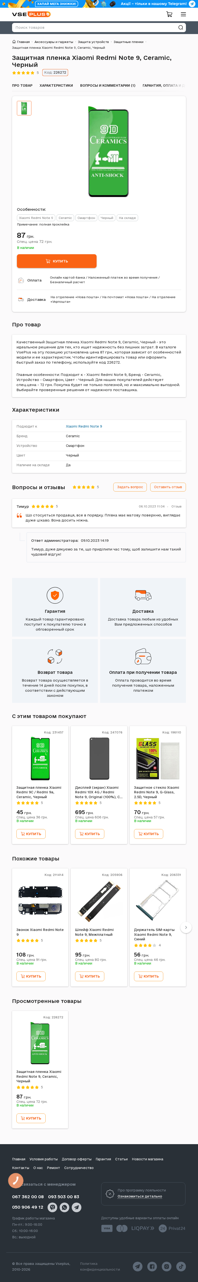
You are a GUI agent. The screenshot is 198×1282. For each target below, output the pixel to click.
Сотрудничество (79, 1168)
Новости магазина (147, 1159)
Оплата (34, 280)
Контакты (20, 1168)
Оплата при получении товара (143, 672)
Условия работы (43, 1159)
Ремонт (53, 1168)
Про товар (22, 85)
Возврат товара (55, 672)
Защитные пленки (128, 41)
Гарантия (55, 611)
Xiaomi (71, 426)
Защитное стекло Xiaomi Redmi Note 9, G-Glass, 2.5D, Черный (156, 792)
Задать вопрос (130, 487)
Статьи (121, 1159)
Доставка (36, 299)
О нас (38, 1168)
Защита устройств (93, 41)
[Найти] (181, 27)
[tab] (24, 108)
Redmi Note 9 (90, 426)
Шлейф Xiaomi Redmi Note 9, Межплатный (94, 932)
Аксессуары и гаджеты (54, 41)
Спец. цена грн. (34, 241)
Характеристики (56, 85)
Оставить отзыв (168, 487)
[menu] (181, 14)
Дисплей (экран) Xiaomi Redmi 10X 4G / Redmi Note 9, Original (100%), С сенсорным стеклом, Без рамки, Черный (97, 793)
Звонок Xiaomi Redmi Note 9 (40, 932)
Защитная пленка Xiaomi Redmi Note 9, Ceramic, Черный (38, 1076)
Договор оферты (77, 1159)
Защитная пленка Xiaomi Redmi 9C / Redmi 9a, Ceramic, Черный (38, 792)
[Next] (186, 927)
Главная (23, 41)
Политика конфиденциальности (100, 1266)
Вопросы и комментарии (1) (107, 85)
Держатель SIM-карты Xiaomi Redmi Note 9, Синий (154, 934)
